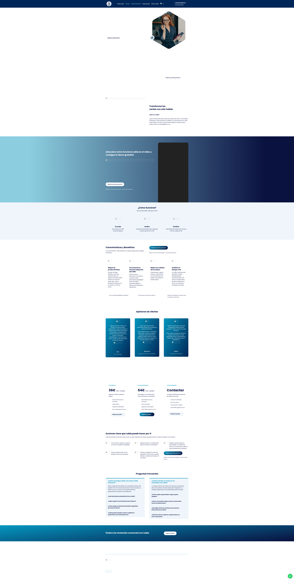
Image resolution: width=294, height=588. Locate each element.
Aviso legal (173, 563)
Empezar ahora (181, 549)
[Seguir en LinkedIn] (107, 571)
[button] (290, 576)
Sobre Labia (120, 4)
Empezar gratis (117, 414)
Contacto (151, 567)
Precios (127, 4)
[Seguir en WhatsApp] (110, 571)
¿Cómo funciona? (136, 4)
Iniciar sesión (155, 4)
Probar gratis (146, 4)
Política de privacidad (176, 565)
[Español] (162, 4)
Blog (150, 570)
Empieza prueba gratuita (173, 77)
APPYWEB (168, 581)
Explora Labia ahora (114, 38)
